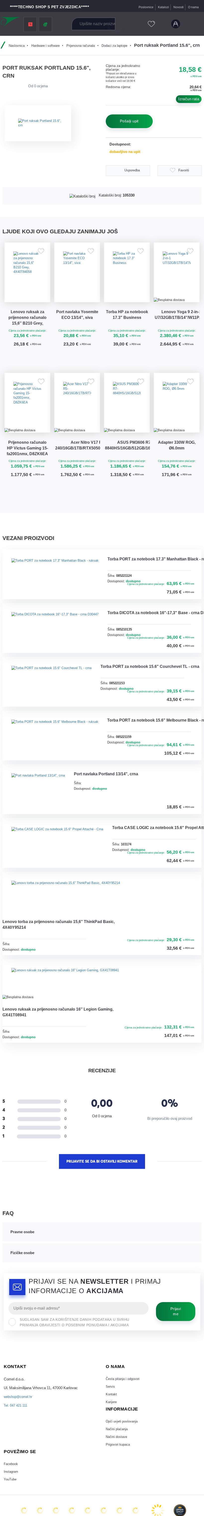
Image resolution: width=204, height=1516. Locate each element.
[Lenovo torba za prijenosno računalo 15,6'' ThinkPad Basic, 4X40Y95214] (73, 1076)
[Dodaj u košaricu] (43, 367)
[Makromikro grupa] (11, 23)
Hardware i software (45, 46)
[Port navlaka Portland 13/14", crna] (42, 928)
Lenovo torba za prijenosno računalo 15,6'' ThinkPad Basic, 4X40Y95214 (58, 1111)
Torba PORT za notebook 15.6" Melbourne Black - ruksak (55, 870)
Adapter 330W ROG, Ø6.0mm (176, 466)
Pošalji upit (129, 121)
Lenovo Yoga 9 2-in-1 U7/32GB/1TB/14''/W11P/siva (177, 323)
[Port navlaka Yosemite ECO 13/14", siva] (77, 276)
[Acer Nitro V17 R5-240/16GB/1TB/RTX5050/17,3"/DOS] (77, 419)
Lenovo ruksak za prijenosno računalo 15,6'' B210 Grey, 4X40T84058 (27, 327)
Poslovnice (142, 7)
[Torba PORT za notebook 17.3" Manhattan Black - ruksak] (61, 594)
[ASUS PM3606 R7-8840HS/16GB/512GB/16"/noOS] (127, 419)
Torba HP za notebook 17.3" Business (127, 327)
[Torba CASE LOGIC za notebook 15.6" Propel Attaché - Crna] (64, 982)
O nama (193, 7)
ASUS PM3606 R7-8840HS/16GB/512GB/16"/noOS (127, 466)
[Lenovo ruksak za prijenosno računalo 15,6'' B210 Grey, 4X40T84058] (27, 276)
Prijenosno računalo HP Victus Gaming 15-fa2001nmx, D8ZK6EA (27, 470)
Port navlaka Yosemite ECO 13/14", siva (77, 327)
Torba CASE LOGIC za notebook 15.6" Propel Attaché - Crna (60, 1018)
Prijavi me (175, 1506)
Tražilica (115, 24)
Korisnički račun (175, 24)
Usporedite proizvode (138, 24)
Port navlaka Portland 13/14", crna (118, 917)
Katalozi (160, 7)
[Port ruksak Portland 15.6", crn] (41, 124)
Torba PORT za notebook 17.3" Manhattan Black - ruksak (54, 630)
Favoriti (149, 24)
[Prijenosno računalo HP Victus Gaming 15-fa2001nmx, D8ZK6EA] (27, 419)
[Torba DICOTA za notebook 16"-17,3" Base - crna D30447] (61, 687)
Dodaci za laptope (121, 46)
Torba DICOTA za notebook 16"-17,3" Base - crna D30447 (54, 723)
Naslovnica (13, 46)
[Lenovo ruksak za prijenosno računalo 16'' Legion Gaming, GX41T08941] (73, 1169)
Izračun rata (188, 99)
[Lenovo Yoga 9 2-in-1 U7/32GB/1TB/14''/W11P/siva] (176, 276)
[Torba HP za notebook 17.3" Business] (127, 276)
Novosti (176, 7)
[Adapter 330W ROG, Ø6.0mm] (176, 419)
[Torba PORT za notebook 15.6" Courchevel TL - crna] (57, 781)
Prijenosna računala (84, 46)
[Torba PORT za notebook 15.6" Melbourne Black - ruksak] (61, 835)
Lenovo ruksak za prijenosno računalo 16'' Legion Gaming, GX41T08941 (55, 1204)
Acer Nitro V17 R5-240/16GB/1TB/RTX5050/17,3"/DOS (78, 466)
